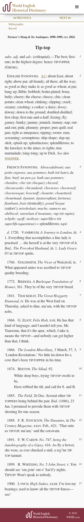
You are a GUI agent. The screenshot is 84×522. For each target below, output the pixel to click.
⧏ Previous (22, 18)
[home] (23, 7)
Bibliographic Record (16, 26)
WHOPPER (12, 158)
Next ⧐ (65, 18)
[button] (77, 7)
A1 (43, 75)
